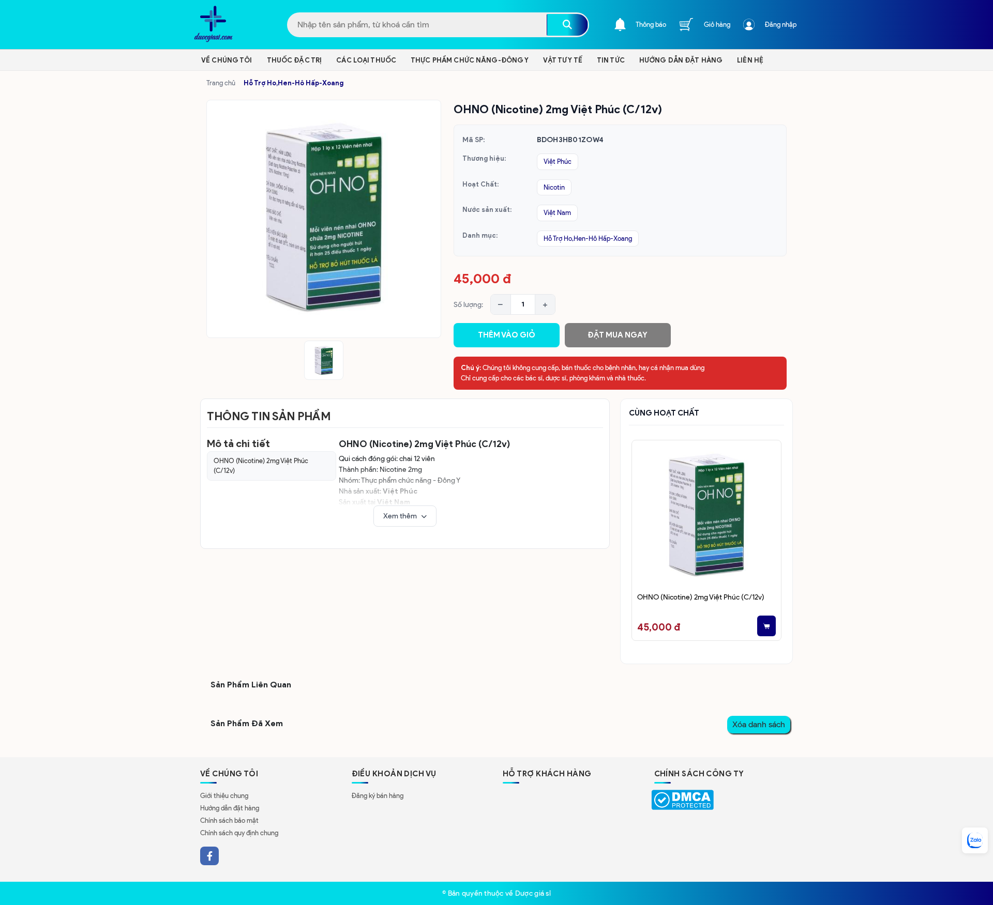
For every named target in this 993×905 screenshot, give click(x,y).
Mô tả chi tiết (238, 443)
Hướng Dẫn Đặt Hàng (681, 60)
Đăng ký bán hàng (377, 796)
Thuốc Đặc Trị (294, 60)
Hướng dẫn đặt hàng (229, 808)
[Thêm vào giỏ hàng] (766, 626)
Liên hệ (750, 60)
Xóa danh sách (758, 724)
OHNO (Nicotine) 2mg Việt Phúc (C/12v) (261, 466)
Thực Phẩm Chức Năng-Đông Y (470, 60)
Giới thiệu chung (224, 796)
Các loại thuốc (366, 60)
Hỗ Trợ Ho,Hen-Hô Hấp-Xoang (293, 83)
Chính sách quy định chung (239, 833)
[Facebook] (209, 856)
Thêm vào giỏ (506, 335)
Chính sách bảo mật (229, 820)
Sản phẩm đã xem (246, 723)
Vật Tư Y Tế (562, 60)
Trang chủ (220, 83)
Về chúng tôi (226, 60)
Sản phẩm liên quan (250, 684)
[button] (405, 516)
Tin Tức (611, 60)
